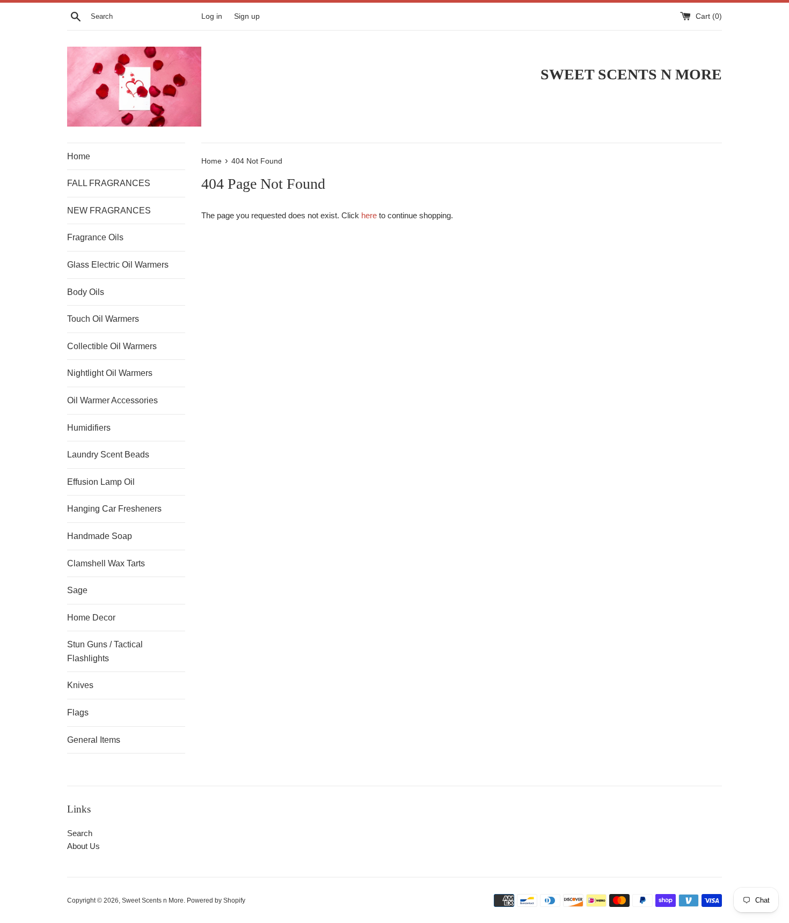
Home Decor (91, 617)
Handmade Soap (99, 536)
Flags (78, 712)
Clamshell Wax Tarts (106, 563)
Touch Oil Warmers (103, 318)
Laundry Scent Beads (108, 454)
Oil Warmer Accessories (112, 400)
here (369, 215)
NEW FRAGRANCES (109, 210)
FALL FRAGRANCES (108, 183)
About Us (83, 846)
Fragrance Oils (95, 237)
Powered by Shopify (216, 900)
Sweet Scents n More (153, 900)
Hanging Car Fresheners (114, 508)
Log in (211, 16)
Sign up (247, 16)
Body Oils (85, 292)
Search (79, 833)
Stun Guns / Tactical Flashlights (105, 651)
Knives (80, 685)
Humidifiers (89, 427)
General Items (93, 739)
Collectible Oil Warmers (112, 346)
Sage (77, 590)
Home (78, 156)
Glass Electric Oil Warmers (118, 264)
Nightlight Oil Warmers (109, 373)
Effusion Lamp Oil (101, 481)
